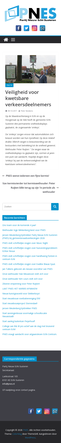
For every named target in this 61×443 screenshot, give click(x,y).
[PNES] (5, 39)
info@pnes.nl (8, 383)
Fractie (9, 85)
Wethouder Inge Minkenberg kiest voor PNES (24, 230)
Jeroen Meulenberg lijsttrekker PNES (19, 308)
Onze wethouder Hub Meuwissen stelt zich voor (25, 273)
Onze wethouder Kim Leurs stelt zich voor (22, 278)
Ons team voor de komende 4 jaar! (19, 225)
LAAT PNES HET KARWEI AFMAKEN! (19, 288)
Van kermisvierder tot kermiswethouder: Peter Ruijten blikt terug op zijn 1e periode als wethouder (29, 188)
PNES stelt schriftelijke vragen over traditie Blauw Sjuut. (29, 264)
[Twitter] (26, 28)
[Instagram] (34, 28)
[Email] (42, 28)
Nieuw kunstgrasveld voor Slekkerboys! (21, 293)
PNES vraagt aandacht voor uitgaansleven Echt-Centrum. (29, 334)
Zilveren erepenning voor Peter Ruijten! (21, 283)
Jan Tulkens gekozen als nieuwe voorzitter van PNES (27, 269)
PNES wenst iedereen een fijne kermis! (27, 175)
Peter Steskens (27, 111)
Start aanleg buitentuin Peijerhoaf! (18, 321)
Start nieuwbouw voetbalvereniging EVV (21, 298)
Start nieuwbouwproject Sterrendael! (19, 303)
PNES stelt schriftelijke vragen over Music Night (25, 243)
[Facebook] (18, 28)
